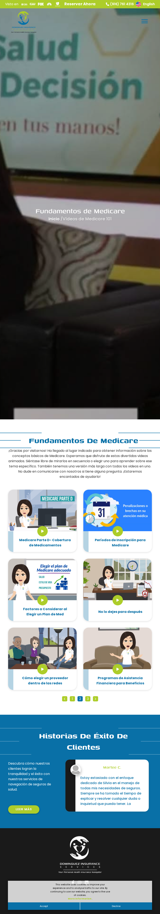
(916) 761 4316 (122, 4)
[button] (144, 20)
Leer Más (24, 809)
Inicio (55, 219)
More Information (80, 898)
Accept (44, 906)
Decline (116, 906)
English (149, 4)
